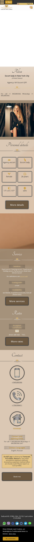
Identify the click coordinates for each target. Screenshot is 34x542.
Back (9, 2)
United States (17, 78)
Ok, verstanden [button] (10, 538)
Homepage (17, 428)
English (29, 4)
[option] (17, 38)
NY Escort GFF (21, 82)
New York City (23, 76)
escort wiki (24, 276)
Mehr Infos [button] (12, 534)
